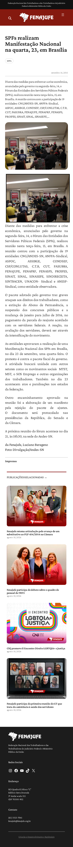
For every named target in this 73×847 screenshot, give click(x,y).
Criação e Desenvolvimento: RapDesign (36, 836)
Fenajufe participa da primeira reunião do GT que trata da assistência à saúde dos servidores (34, 705)
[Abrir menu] (63, 15)
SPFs (9, 60)
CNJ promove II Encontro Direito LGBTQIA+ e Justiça (36, 648)
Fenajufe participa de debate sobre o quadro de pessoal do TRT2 (33, 591)
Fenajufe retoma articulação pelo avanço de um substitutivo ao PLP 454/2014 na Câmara (33, 533)
